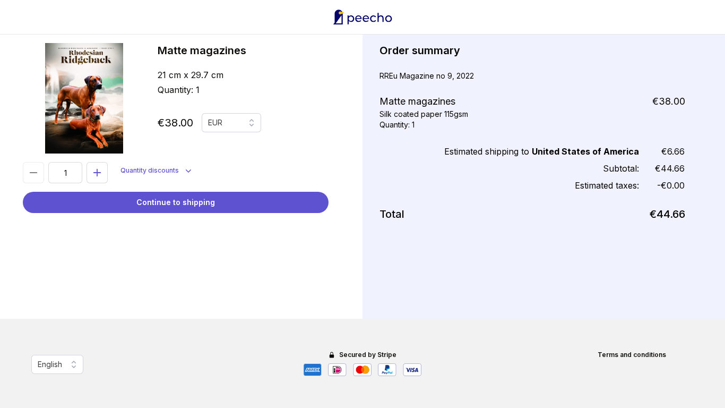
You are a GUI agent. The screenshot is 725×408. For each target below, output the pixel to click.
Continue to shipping (175, 202)
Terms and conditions (632, 355)
